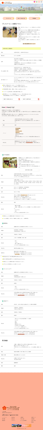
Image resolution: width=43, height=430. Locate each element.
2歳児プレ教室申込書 (27, 99)
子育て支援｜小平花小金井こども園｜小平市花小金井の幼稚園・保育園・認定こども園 (6, 3)
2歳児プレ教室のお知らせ (8, 99)
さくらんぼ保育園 (23, 420)
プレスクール (8, 18)
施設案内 (3, 420)
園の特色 (13, 417)
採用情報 (32, 418)
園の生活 (13, 418)
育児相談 (34, 18)
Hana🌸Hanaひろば (21, 18)
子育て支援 (22, 418)
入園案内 (21, 417)
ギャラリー (13, 420)
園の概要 (3, 418)
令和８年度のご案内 (28, 169)
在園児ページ (33, 417)
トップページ (4, 417)
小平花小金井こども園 (23, 428)
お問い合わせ (33, 420)
